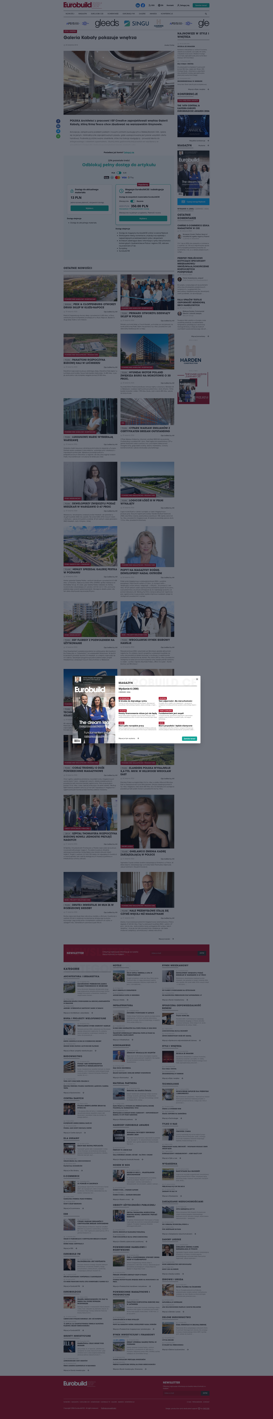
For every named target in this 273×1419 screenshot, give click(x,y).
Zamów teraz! (189, 738)
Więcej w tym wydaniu (129, 738)
